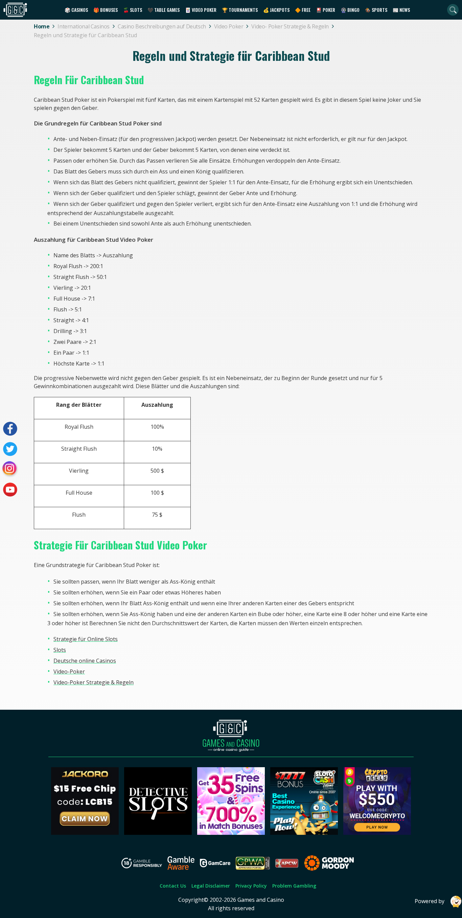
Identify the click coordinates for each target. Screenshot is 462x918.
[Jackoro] (85, 833)
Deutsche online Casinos (84, 660)
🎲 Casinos (76, 9)
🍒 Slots (132, 9)
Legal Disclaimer (210, 885)
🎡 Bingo (350, 9)
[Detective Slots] (158, 833)
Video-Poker (69, 671)
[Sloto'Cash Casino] (304, 833)
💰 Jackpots (276, 9)
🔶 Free (302, 9)
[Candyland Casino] (231, 833)
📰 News (401, 9)
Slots (59, 650)
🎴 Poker (325, 9)
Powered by (429, 901)
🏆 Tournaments (240, 9)
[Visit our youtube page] (10, 489)
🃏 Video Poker (200, 9)
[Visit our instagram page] (10, 469)
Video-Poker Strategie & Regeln (93, 682)
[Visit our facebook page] (10, 429)
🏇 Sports (376, 9)
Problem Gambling (294, 885)
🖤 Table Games (163, 9)
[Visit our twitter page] (10, 449)
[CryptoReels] (377, 833)
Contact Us (173, 885)
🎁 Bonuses (105, 9)
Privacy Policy (251, 885)
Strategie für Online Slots (85, 639)
